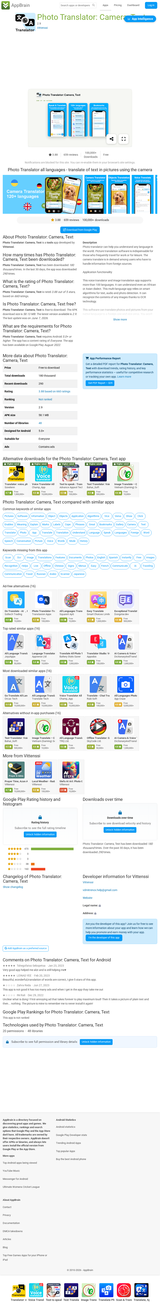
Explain (34, 524)
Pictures (9, 516)
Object (51, 516)
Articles (7, 1239)
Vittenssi (32, 756)
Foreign (135, 532)
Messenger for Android (15, 1178)
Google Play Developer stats (71, 1135)
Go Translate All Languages (16, 695)
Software (22, 516)
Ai (135, 565)
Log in (151, 5)
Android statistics (65, 1126)
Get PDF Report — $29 (100, 382)
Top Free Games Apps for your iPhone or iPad (25, 1257)
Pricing (118, 5)
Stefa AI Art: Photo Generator (71, 781)
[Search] (93, 5)
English (101, 557)
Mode (72, 540)
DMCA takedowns (13, 1231)
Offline (47, 565)
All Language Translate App (16, 653)
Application (77, 516)
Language (94, 532)
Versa (118, 516)
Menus (82, 565)
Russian (41, 574)
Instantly (126, 557)
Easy (93, 565)
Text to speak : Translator (71, 484)
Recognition (11, 565)
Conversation (24, 540)
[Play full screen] (123, 139)
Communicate (120, 565)
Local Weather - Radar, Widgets (43, 781)
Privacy (7, 1215)
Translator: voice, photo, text (16, 484)
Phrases (79, 524)
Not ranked (45, 399)
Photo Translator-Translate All (43, 611)
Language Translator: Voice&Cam (43, 653)
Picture (39, 540)
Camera (131, 524)
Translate (47, 532)
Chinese (59, 565)
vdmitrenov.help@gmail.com (100, 890)
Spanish (113, 557)
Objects (63, 516)
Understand (78, 532)
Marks (45, 524)
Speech (8, 540)
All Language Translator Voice (71, 738)
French (105, 565)
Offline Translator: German (98, 738)
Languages (121, 532)
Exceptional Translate (125, 611)
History (84, 540)
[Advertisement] (80, 61)
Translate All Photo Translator (71, 653)
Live (36, 565)
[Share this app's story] (111, 139)
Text (143, 524)
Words (61, 540)
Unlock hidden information (40, 834)
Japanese (79, 574)
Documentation (11, 1223)
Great (92, 524)
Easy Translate (95, 611)
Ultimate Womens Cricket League (21, 1186)
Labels (56, 524)
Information (37, 516)
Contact (7, 1207)
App (34, 532)
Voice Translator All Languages (43, 484)
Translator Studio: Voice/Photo (98, 653)
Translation (62, 532)
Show (129, 516)
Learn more (124, 376)
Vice (106, 516)
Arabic (53, 574)
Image (30, 557)
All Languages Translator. (71, 611)
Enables (8, 524)
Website (87, 898)
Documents (75, 557)
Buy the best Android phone (71, 1159)
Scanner (65, 574)
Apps (105, 5)
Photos (89, 557)
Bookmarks (105, 524)
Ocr (19, 557)
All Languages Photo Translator (125, 695)
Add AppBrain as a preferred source (27, 948)
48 (40, 423)
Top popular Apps (65, 1151)
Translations (45, 557)
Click (140, 516)
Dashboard (133, 5)
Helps (25, 565)
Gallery (120, 524)
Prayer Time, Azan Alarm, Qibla (16, 781)
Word (146, 532)
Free (138, 557)
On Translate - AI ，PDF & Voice (16, 611)
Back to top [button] (151, 1271)
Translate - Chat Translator (98, 695)
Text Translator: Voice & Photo (98, 484)
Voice (50, 540)
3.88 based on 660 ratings (54, 391)
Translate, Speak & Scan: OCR (141, 1300)
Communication (13, 574)
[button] (120, 906)
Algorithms (93, 516)
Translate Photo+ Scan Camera (106, 1300)
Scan (8, 557)
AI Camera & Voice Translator (125, 653)
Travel (29, 574)
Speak (107, 532)
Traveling (148, 565)
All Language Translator (43, 695)
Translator (10, 532)
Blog (5, 1247)
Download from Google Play (81, 229)
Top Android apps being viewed (20, 1162)
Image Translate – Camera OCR (125, 484)
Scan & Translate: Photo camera (124, 1300)
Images (150, 557)
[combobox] (75, 5)
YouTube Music (11, 1170)
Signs (71, 565)
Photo (23, 532)
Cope (68, 524)
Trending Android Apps (68, 1143)
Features (60, 557)
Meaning (22, 524)
